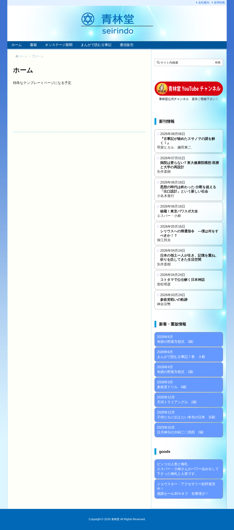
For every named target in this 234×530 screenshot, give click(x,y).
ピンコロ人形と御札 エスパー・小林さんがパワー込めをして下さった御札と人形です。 (188, 469)
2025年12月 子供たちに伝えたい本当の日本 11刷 (186, 414)
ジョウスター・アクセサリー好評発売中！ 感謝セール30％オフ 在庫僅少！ (186, 488)
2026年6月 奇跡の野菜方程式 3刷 (175, 339)
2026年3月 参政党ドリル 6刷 (171, 384)
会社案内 (203, 2)
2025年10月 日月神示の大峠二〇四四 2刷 (180, 429)
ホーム (23, 56)
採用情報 (219, 2)
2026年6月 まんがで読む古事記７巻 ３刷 (181, 354)
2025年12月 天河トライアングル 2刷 (177, 399)
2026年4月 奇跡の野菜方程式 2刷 (175, 369)
